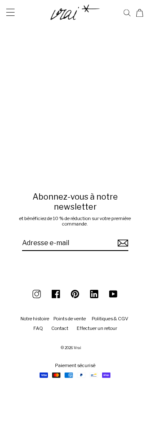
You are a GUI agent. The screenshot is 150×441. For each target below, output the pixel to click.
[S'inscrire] (121, 243)
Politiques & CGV (110, 319)
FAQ (38, 328)
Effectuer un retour (97, 328)
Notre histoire (34, 319)
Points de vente (69, 319)
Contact (59, 328)
